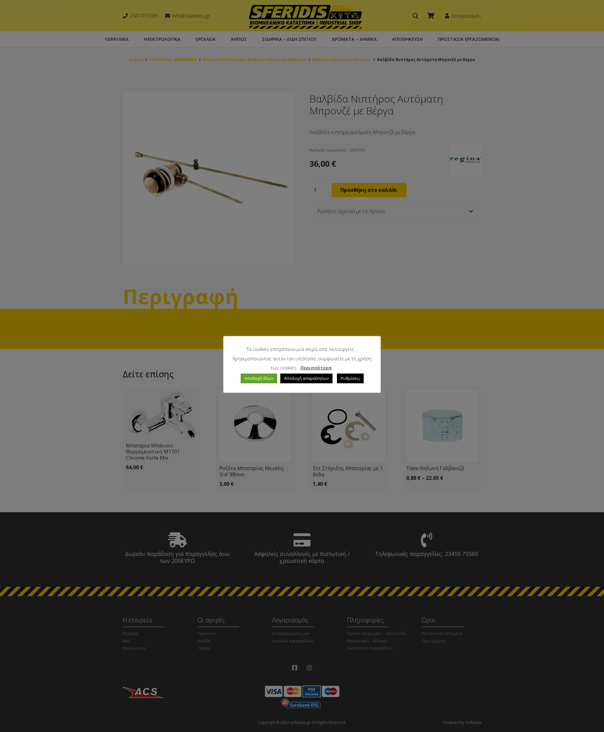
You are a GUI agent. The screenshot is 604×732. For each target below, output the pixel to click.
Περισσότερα (316, 367)
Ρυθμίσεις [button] (350, 378)
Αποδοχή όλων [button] (258, 378)
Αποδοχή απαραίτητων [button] (306, 378)
